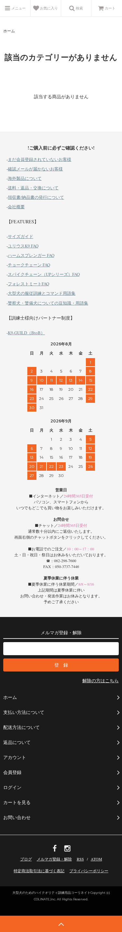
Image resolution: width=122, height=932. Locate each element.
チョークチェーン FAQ (29, 265)
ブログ (26, 858)
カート (110, 8)
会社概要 (16, 207)
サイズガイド (20, 236)
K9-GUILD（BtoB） (26, 333)
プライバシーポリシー (88, 870)
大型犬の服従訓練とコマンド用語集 (41, 293)
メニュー (18, 8)
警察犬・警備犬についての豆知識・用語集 (48, 303)
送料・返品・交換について (33, 188)
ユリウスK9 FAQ (23, 246)
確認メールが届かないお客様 (35, 169)
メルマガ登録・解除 (54, 858)
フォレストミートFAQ (28, 284)
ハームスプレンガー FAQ (31, 255)
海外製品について (25, 178)
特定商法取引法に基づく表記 (39, 870)
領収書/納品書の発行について (36, 197)
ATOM (96, 858)
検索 (79, 8)
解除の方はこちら (100, 680)
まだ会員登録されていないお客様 (39, 159)
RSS (80, 858)
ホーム (9, 30)
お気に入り (48, 8)
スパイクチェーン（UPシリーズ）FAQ (44, 274)
